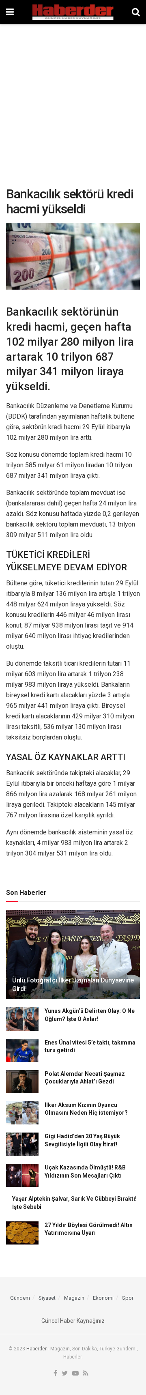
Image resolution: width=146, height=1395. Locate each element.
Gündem (20, 1298)
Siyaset (47, 1298)
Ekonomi (103, 1298)
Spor (127, 1298)
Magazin (74, 1298)
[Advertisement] (73, 101)
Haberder (36, 1349)
